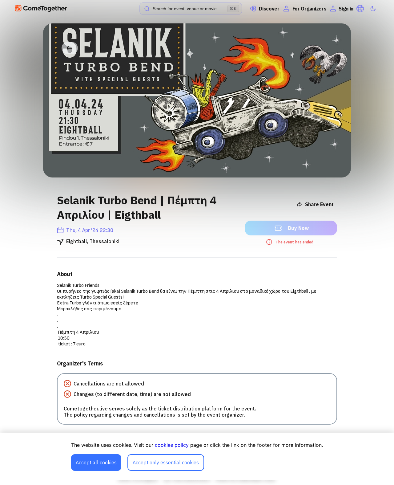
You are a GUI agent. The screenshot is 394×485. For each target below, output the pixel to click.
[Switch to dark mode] (373, 8)
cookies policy (172, 445)
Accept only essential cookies (166, 462)
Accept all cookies (96, 462)
